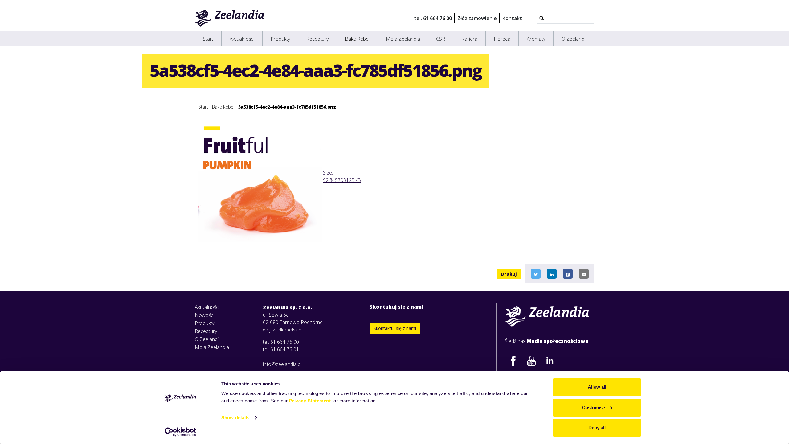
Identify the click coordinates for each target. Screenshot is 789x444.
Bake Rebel (357, 38)
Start (208, 38)
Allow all (597, 387)
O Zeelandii (574, 38)
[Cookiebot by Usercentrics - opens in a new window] (180, 432)
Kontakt (512, 18)
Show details (235, 417)
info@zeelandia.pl (282, 364)
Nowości (204, 315)
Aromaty (536, 38)
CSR (440, 38)
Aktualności (242, 38)
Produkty (280, 38)
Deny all (597, 427)
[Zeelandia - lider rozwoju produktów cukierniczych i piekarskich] (230, 18)
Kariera (469, 38)
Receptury (317, 38)
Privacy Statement (310, 400)
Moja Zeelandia (403, 38)
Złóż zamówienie (477, 18)
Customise (593, 407)
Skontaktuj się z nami (395, 328)
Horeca (502, 38)
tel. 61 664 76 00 (433, 18)
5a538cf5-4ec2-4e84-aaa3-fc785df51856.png (287, 107)
